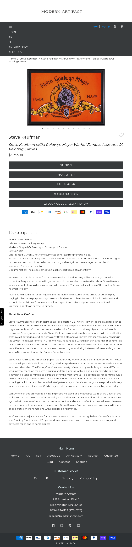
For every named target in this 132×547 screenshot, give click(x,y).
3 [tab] (53, 128)
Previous (24, 97)
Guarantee (111, 455)
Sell (12, 42)
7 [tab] (73, 128)
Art (11, 37)
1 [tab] (43, 128)
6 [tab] (68, 128)
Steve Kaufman (28, 58)
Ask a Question (67, 194)
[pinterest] (70, 526)
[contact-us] (78, 526)
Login (95, 26)
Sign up (106, 26)
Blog (50, 461)
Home (13, 32)
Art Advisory (18, 47)
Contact (64, 461)
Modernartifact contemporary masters (66, 11)
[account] (115, 26)
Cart (37, 478)
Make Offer (66, 174)
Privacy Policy (88, 478)
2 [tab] (48, 128)
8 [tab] (79, 128)
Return (50, 478)
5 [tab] (63, 128)
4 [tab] (58, 128)
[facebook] (53, 526)
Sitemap (81, 461)
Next (107, 97)
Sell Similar (66, 184)
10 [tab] (89, 128)
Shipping (67, 478)
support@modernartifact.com (66, 515)
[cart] (121, 26)
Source (93, 455)
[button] (121, 135)
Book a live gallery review (67, 203)
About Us (15, 52)
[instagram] (61, 526)
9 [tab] (84, 128)
